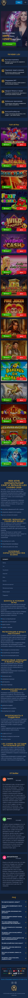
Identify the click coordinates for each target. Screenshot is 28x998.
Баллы (3, 979)
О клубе (22, 979)
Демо (21, 144)
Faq (26, 979)
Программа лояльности (12, 979)
